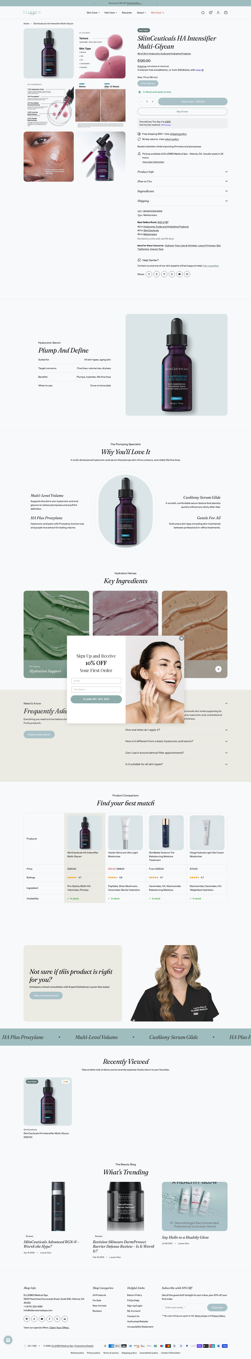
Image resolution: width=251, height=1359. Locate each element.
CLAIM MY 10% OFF (96, 699)
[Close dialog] (181, 638)
